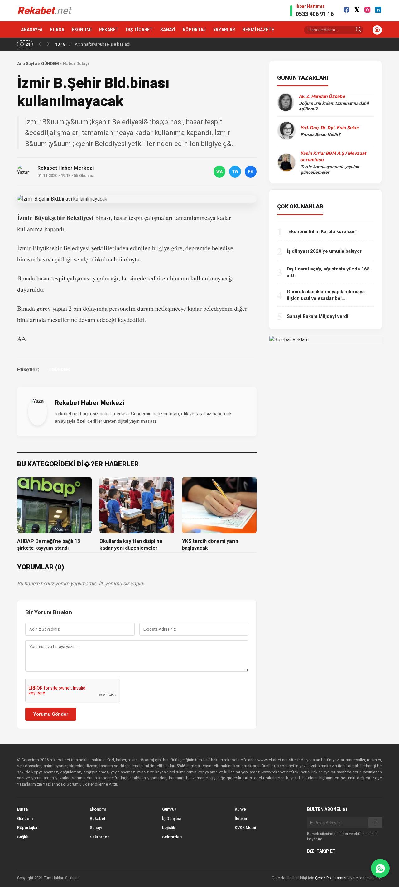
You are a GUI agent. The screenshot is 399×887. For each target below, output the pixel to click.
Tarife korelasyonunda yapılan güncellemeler (329, 169)
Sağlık (22, 837)
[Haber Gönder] (380, 868)
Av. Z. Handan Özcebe (322, 96)
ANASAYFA (31, 29)
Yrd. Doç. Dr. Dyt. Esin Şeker (329, 127)
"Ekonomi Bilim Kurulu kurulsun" (322, 231)
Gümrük (169, 809)
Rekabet (97, 818)
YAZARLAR (224, 29)
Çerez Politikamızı (330, 878)
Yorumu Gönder (50, 714)
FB (250, 171)
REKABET (108, 29)
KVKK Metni (245, 827)
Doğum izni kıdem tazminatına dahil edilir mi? (334, 106)
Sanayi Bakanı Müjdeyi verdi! (318, 316)
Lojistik (168, 827)
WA (219, 171)
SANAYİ (167, 29)
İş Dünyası (171, 818)
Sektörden (99, 837)
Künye (240, 809)
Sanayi (96, 827)
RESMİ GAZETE (258, 29)
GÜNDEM (50, 63)
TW (235, 171)
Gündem (25, 818)
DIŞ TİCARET (139, 29)
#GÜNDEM (59, 369)
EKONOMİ (82, 29)
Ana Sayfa (27, 63)
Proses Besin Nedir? (320, 134)
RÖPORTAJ (194, 29)
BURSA (57, 29)
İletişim (241, 818)
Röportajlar (27, 827)
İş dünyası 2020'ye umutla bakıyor (324, 251)
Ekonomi (98, 809)
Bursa (22, 809)
